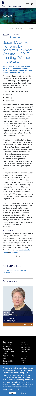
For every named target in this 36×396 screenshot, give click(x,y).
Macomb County (24, 359)
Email (12, 29)
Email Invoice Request (25, 350)
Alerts (23, 342)
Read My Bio (25, 324)
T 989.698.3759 (10, 318)
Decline (23, 393)
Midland (23, 363)
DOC (26, 29)
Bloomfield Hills (8, 356)
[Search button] (32, 4)
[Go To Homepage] (11, 4)
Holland (5, 363)
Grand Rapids (8, 361)
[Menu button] (27, 4)
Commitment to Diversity (7, 343)
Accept (12, 393)
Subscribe (6, 346)
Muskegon (24, 365)
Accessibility (25, 347)
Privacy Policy (15, 389)
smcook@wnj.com (10, 321)
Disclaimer (24, 344)
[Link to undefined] (18, 301)
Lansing (24, 356)
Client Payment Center (8, 352)
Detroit (5, 358)
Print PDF (19, 29)
